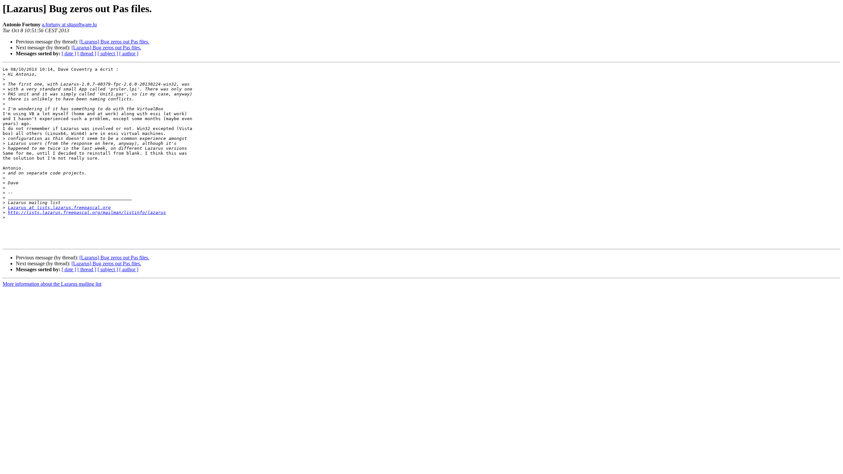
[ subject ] (107, 53)
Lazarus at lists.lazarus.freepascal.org (59, 207)
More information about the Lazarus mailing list (52, 284)
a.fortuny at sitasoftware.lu (69, 24)
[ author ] (128, 53)
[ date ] (69, 53)
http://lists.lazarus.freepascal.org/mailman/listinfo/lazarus (87, 212)
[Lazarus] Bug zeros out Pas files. (114, 41)
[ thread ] (86, 53)
